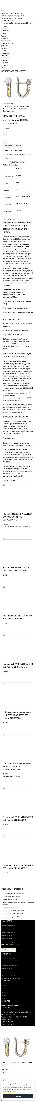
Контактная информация (9, 965)
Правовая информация (8, 975)
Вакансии (4, 971)
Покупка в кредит (6, 935)
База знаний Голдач (7, 942)
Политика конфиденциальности (11, 978)
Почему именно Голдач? (9, 958)
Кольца (3, 985)
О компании (5, 962)
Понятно (18, 1096)
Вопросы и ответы (7, 938)
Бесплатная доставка (8, 929)
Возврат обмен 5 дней (8, 932)
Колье (3, 998)
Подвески (4, 989)
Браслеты (4, 992)
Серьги (3, 995)
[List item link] (18, 516)
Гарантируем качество (8, 925)
